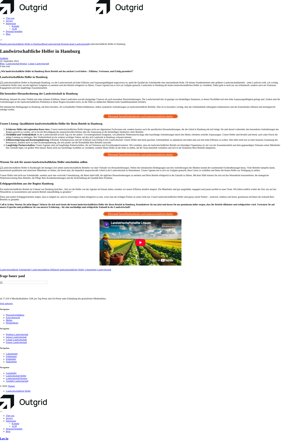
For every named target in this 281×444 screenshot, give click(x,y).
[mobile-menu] (1, 39)
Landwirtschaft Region (16, 63)
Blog (2, 63)
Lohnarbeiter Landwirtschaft (98, 269)
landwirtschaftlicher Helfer (72, 269)
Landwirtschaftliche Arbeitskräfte (15, 269)
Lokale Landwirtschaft (38, 63)
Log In (4, 438)
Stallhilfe (4, 58)
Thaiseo (11, 386)
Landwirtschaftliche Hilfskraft (45, 269)
